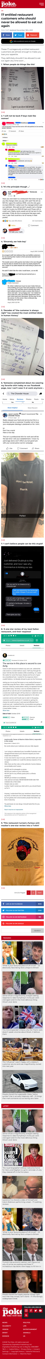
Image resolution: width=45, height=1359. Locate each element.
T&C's (4, 1349)
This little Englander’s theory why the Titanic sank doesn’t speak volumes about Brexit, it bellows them (22, 1032)
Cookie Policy (14, 1349)
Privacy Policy (26, 1349)
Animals (26, 1333)
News (4, 1322)
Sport (5, 1333)
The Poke (14, 4)
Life (2, 10)
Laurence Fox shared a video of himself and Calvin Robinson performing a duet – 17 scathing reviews (22, 1202)
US (24, 1336)
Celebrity (6, 1326)
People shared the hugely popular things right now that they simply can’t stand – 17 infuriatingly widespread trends (22, 1296)
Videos (5, 1329)
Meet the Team (25, 1354)
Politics (26, 1322)
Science (5, 1336)
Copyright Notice (17, 1351)
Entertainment (30, 1329)
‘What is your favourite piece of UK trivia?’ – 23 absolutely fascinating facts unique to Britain (21, 967)
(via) (3, 112)
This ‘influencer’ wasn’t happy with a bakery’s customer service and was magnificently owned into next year (21, 1064)
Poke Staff (5, 30)
